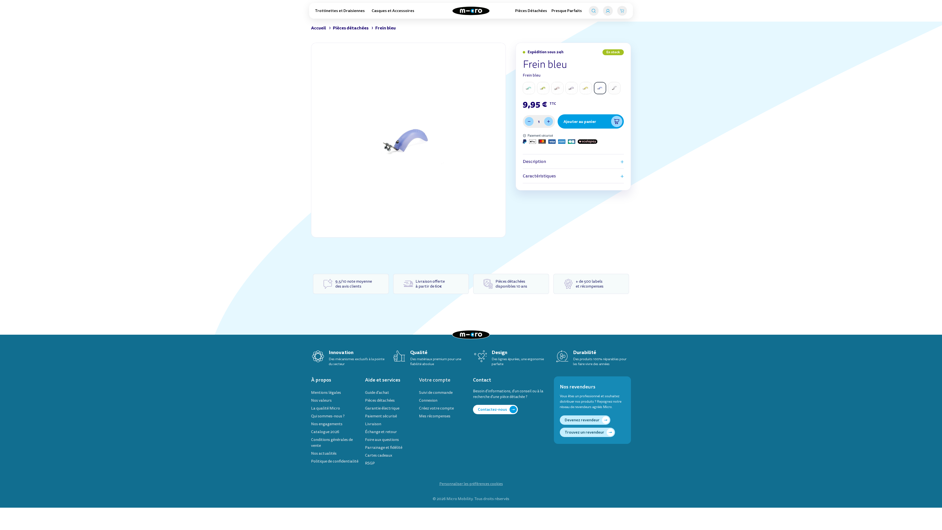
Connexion (428, 400)
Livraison (373, 424)
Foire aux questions (382, 439)
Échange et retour (381, 432)
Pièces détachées (380, 400)
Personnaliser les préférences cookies (471, 484)
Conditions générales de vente (332, 442)
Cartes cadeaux (378, 455)
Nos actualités (324, 453)
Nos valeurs (321, 400)
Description (534, 162)
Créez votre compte (436, 408)
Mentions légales (326, 392)
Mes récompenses (434, 416)
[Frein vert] (543, 88)
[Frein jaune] (586, 88)
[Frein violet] (571, 88)
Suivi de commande (436, 392)
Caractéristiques (539, 176)
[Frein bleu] (600, 88)
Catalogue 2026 (325, 432)
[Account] (608, 11)
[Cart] (622, 11)
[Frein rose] (557, 88)
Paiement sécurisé (381, 416)
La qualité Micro (325, 408)
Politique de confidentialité (334, 461)
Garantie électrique (382, 408)
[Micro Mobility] (471, 10)
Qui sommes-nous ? (328, 416)
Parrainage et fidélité (383, 447)
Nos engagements (326, 424)
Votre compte (434, 380)
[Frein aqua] (529, 88)
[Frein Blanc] (614, 88)
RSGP (370, 463)
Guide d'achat (377, 392)
